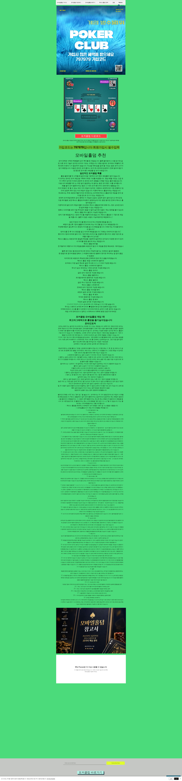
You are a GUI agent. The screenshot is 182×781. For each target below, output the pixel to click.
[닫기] (180, 779)
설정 (171, 778)
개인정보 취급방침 (51, 778)
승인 (176, 778)
